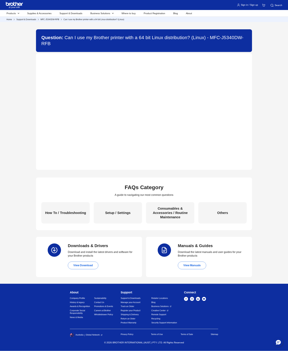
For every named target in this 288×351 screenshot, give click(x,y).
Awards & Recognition (80, 306)
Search (278, 5)
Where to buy (129, 13)
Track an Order (127, 306)
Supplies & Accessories (39, 13)
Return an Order (128, 319)
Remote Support (158, 314)
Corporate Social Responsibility (77, 312)
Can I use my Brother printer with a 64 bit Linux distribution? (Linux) (94, 19)
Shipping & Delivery (130, 314)
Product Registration (154, 13)
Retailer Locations (159, 298)
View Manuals (192, 265)
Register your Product (130, 310)
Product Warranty (128, 323)
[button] (278, 342)
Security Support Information (164, 323)
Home (9, 19)
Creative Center (158, 310)
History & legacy (77, 302)
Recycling (155, 319)
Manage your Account (130, 302)
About (189, 13)
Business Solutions (160, 306)
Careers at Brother (102, 310)
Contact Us (99, 302)
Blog (175, 13)
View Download (83, 265)
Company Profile (77, 298)
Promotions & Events (103, 306)
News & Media (76, 317)
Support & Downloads (71, 13)
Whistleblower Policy (103, 314)
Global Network (93, 335)
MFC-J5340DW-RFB (49, 19)
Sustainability (100, 298)
